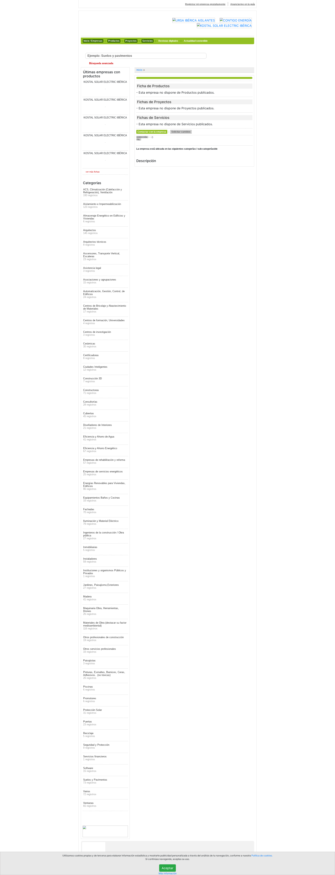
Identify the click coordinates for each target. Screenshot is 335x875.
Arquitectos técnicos (94, 243)
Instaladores (90, 560)
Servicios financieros (95, 758)
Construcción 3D (92, 380)
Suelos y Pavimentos (95, 781)
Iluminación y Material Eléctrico (100, 522)
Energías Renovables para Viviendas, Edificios (104, 486)
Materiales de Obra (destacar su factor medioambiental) (104, 625)
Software (89, 769)
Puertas (89, 723)
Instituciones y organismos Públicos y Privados (104, 573)
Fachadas (89, 511)
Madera (89, 598)
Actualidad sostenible (196, 41)
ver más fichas (93, 172)
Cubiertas (89, 415)
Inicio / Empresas (93, 41)
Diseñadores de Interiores (97, 426)
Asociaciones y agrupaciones (99, 281)
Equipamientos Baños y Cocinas (101, 499)
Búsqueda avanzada (100, 63)
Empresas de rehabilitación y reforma (104, 461)
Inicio (139, 69)
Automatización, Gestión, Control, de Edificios (104, 294)
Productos (114, 41)
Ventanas (89, 804)
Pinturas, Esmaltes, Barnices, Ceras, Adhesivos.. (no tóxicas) (104, 675)
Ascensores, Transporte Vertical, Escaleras (101, 256)
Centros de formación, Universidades (104, 322)
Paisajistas (89, 662)
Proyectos (131, 41)
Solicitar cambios (181, 131)
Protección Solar (92, 711)
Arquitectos (90, 232)
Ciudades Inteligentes (95, 368)
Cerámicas (89, 345)
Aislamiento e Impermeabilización (102, 205)
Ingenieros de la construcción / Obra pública (103, 535)
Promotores (89, 700)
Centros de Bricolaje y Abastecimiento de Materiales (104, 308)
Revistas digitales (168, 41)
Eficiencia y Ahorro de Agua (98, 438)
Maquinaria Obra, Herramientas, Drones (101, 611)
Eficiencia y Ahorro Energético (100, 450)
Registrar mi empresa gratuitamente (205, 4)
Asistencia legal (92, 269)
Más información (168, 873)
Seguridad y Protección (96, 746)
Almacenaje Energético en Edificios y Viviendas (104, 218)
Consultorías (90, 403)
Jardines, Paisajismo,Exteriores (101, 586)
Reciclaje (89, 735)
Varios (89, 793)
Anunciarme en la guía (242, 4)
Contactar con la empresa (151, 131)
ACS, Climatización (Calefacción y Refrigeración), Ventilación (102, 192)
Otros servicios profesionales (99, 650)
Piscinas (89, 688)
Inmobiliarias (90, 548)
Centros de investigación (97, 333)
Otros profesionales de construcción (103, 639)
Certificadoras (91, 357)
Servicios (147, 41)
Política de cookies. (262, 855)
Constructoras (91, 391)
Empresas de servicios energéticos (103, 473)
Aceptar (167, 868)
